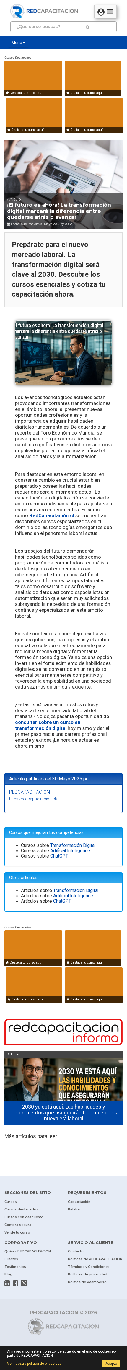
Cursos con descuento (23, 1217)
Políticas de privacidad (87, 1274)
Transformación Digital (72, 845)
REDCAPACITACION (29, 792)
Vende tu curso (17, 1232)
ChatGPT (59, 856)
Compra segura (17, 1225)
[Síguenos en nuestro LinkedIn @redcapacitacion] (7, 1283)
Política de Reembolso (87, 1282)
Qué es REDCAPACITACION (27, 1251)
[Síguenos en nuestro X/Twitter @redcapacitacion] (24, 1283)
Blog (8, 1274)
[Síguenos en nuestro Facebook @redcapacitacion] (15, 1283)
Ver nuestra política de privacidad (34, 1363)
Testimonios (15, 1267)
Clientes (11, 1259)
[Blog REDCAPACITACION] (63, 1033)
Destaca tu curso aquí (25, 93)
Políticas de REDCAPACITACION (95, 1259)
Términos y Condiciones (89, 1267)
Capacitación (79, 1202)
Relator (74, 1209)
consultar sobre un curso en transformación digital (47, 725)
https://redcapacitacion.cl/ (33, 798)
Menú (17, 42)
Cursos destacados (21, 1209)
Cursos (10, 1202)
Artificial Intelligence (70, 850)
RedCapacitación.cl (51, 515)
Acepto (111, 1363)
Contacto (76, 1251)
